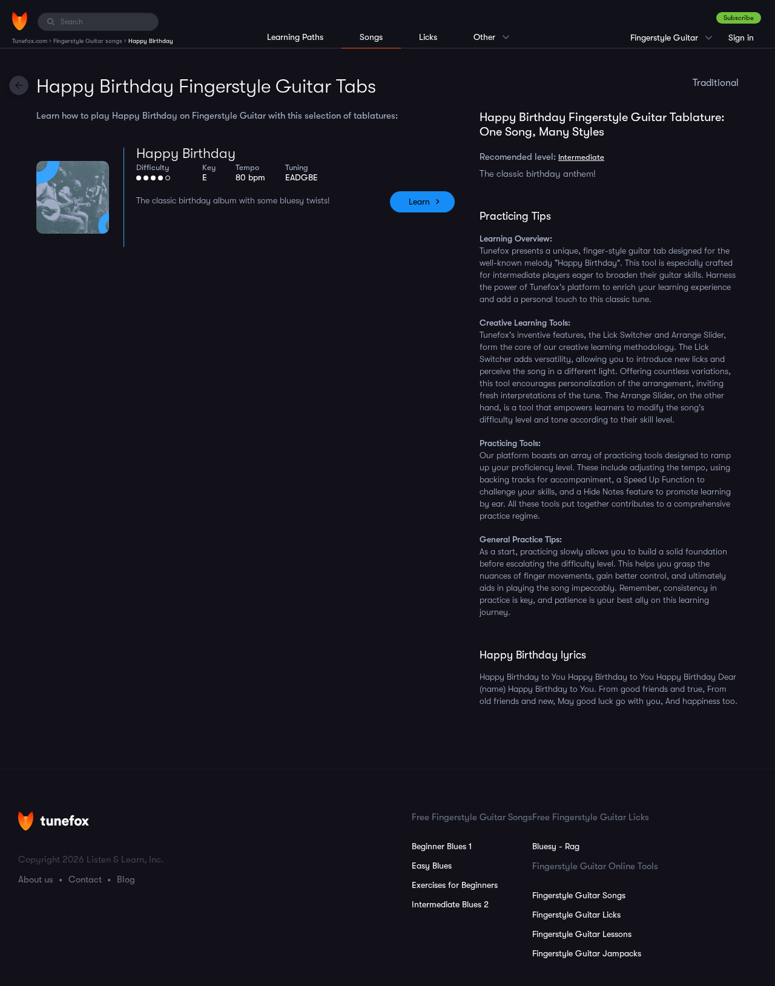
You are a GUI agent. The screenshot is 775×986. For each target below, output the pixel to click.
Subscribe (739, 18)
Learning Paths (295, 37)
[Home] (19, 21)
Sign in (741, 37)
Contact (85, 879)
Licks (428, 37)
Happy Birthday (186, 153)
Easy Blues (432, 865)
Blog (126, 879)
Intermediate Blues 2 (450, 904)
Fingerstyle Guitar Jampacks (586, 953)
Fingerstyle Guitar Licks (576, 914)
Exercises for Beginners (455, 885)
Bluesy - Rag (555, 846)
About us (35, 879)
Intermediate (581, 157)
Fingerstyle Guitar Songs (578, 895)
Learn (419, 201)
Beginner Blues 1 (442, 846)
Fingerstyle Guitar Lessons (582, 934)
